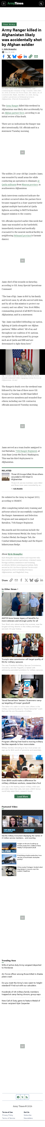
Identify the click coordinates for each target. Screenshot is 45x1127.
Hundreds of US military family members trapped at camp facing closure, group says (21, 993)
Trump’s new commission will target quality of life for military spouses (22, 660)
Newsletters (28, 1118)
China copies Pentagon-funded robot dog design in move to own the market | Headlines (30, 869)
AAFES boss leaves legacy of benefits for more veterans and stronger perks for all (20, 619)
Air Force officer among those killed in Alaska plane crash (22, 975)
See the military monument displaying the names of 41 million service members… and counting (22, 836)
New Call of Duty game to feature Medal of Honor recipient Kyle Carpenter (21, 1002)
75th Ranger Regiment (26, 451)
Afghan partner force (14, 113)
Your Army (9, 24)
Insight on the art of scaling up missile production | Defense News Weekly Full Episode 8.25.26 (29, 845)
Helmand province (23, 235)
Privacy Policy (7, 1115)
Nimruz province (30, 184)
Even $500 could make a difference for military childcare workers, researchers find (21, 781)
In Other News (9, 589)
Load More (22, 796)
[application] (22, 821)
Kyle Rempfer (10, 49)
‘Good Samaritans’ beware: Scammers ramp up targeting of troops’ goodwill (21, 701)
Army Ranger (12, 105)
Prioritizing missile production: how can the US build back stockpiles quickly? (29, 857)
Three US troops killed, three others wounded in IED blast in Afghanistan (27, 477)
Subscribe (27, 1115)
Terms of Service (8, 1118)
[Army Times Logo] (15, 3)
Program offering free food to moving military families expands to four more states (22, 743)
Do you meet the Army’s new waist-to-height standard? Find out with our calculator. (22, 984)
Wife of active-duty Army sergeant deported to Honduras (21, 966)
